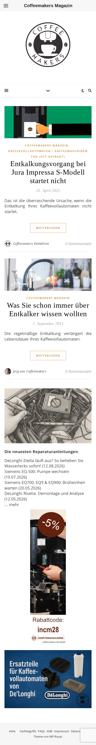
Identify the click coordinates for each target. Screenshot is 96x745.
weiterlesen (48, 228)
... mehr (11, 504)
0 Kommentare (78, 243)
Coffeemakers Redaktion (31, 243)
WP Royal (55, 737)
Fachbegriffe (28, 731)
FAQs (41, 731)
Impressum (61, 731)
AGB (49, 731)
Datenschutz (79, 731)
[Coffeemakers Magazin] (48, 44)
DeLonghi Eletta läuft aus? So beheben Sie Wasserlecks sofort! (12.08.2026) (43, 463)
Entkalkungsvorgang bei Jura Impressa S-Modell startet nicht (48, 172)
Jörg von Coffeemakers (29, 371)
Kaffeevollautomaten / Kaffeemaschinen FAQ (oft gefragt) (48, 154)
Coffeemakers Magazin (46, 145)
